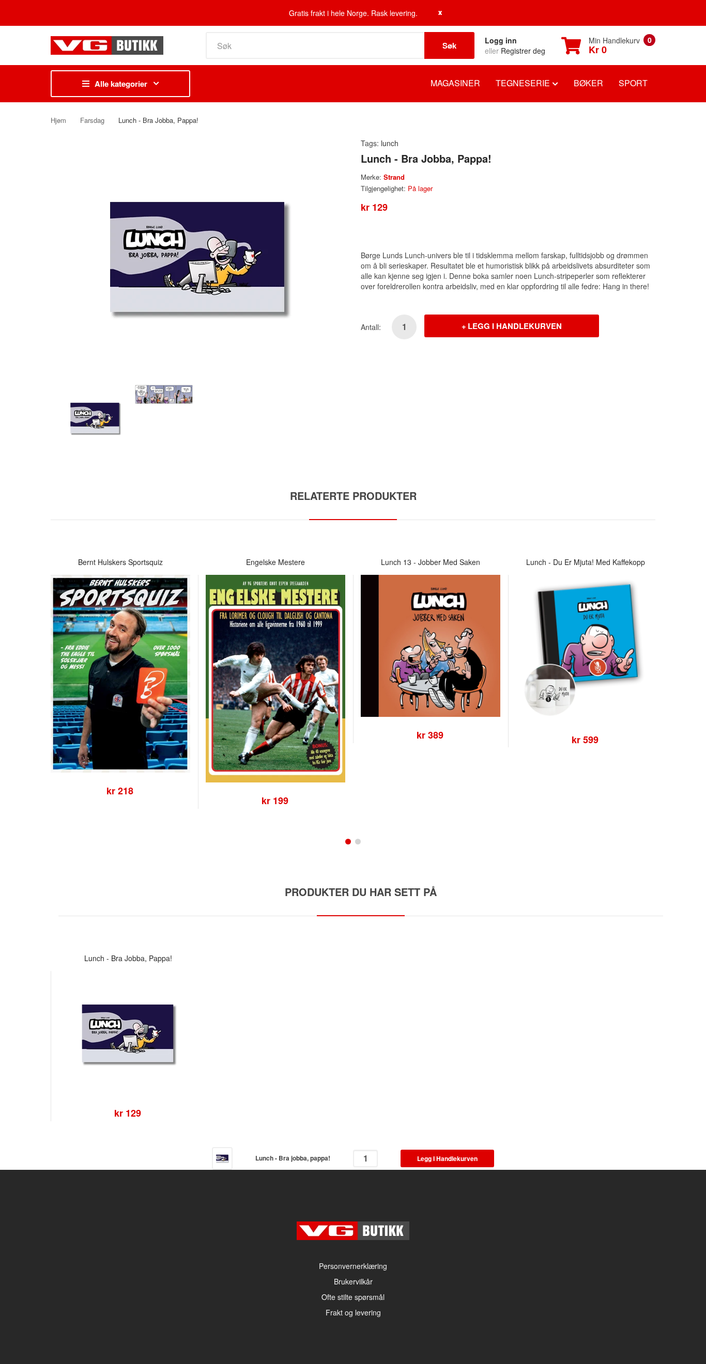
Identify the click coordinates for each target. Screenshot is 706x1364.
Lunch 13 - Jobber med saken (430, 562)
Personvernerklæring (353, 1266)
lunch (389, 143)
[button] (61, 689)
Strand (394, 177)
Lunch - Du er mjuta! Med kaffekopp (585, 562)
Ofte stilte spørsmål (353, 1297)
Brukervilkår (353, 1281)
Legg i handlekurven (515, 326)
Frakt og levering (353, 1312)
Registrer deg (523, 50)
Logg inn (501, 40)
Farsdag (92, 120)
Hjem (58, 120)
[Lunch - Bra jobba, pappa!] (95, 417)
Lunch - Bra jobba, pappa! (128, 958)
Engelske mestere (275, 562)
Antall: (371, 327)
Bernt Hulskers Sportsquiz (120, 562)
